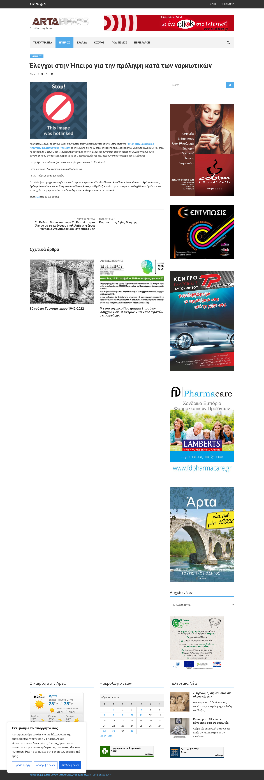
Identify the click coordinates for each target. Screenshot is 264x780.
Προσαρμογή (22, 765)
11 (141, 715)
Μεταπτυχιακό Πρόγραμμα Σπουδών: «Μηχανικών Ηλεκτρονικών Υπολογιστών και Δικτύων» (131, 312)
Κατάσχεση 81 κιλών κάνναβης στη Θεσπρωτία (210, 721)
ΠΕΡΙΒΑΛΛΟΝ (142, 42)
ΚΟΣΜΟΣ (99, 42)
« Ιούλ (103, 735)
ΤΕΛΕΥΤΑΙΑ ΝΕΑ (42, 42)
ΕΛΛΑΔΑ (82, 42)
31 (132, 731)
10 (132, 715)
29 (113, 731)
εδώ (37, 196)
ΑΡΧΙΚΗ (213, 4)
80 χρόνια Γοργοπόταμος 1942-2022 (57, 308)
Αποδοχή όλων (70, 765)
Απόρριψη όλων (45, 765)
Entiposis (97, 774)
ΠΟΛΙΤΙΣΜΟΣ (119, 42)
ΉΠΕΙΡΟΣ (64, 42)
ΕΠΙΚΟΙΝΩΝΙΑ (227, 4)
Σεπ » (110, 735)
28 (104, 731)
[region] (46, 747)
